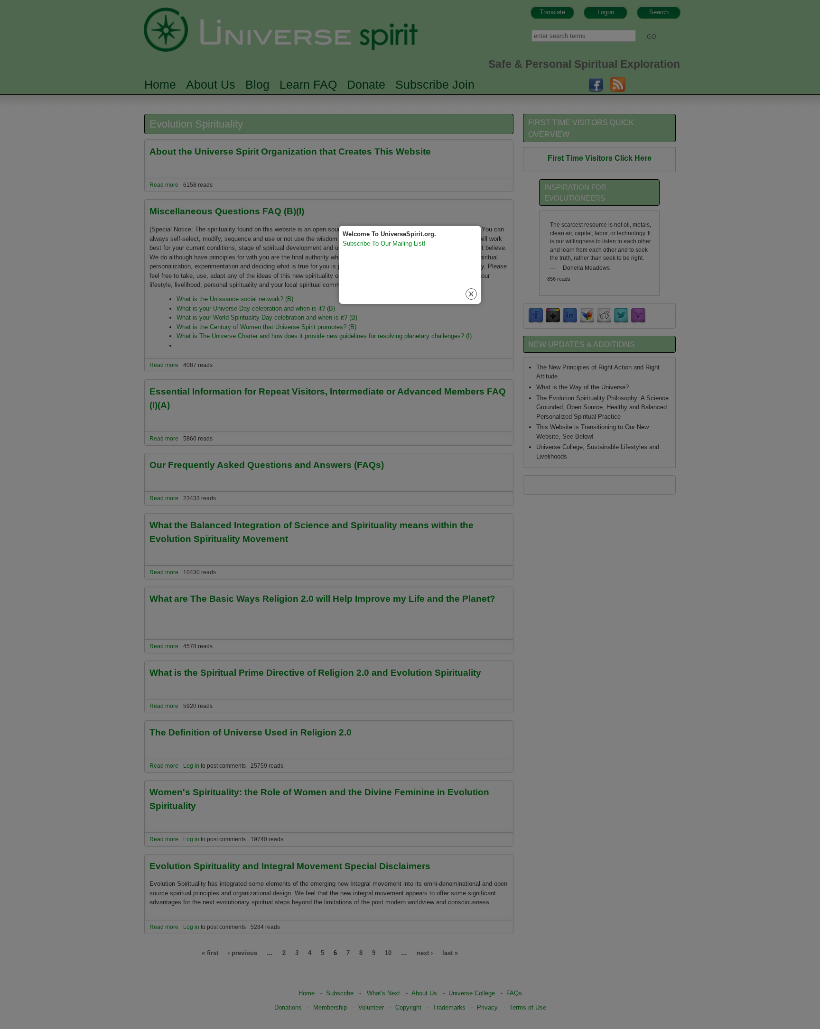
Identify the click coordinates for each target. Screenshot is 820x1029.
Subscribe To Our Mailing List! (384, 243)
